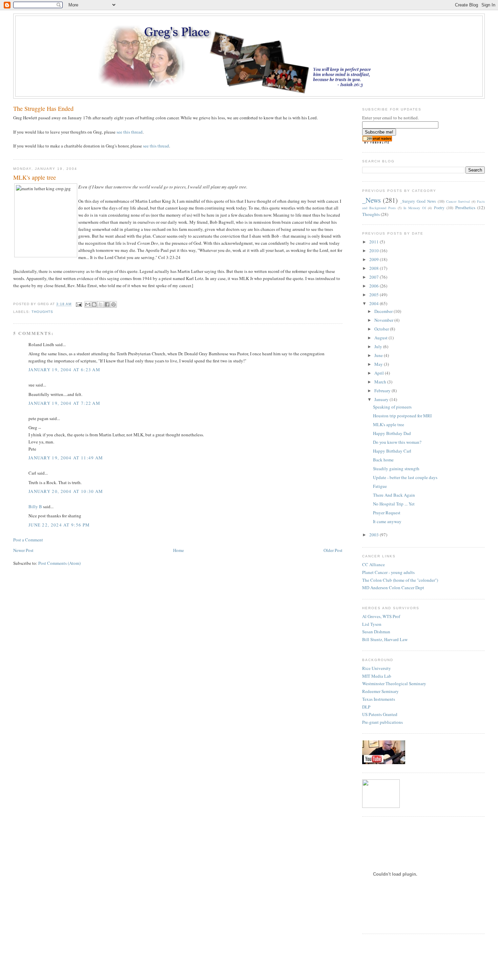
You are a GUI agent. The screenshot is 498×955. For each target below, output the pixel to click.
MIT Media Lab (376, 676)
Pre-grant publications (382, 722)
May (379, 364)
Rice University (376, 668)
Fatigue (380, 486)
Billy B (35, 506)
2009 (374, 259)
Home (178, 550)
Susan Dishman (376, 632)
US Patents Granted (379, 714)
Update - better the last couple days (405, 477)
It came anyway (387, 521)
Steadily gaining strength (396, 468)
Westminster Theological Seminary (394, 683)
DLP (366, 707)
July (378, 346)
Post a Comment (28, 540)
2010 (374, 250)
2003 (374, 535)
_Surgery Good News (418, 201)
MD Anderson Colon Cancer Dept (393, 587)
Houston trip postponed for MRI (402, 416)
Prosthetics (465, 207)
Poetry (439, 207)
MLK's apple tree (388, 424)
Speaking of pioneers (392, 407)
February (383, 390)
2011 (374, 242)
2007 (374, 277)
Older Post (333, 550)
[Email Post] (79, 304)
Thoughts (42, 312)
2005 (374, 295)
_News (371, 200)
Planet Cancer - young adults (388, 572)
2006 (374, 286)
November (384, 320)
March (380, 382)
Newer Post (23, 550)
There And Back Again (394, 495)
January (382, 399)
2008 (374, 268)
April (379, 373)
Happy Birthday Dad (392, 433)
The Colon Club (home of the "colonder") (400, 580)
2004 (374, 303)
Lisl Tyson (371, 624)
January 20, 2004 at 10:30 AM (65, 491)
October (382, 329)
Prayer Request (386, 513)
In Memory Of (414, 207)
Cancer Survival (458, 201)
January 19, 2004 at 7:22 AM (64, 403)
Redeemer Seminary (380, 691)
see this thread (130, 132)
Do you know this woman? (397, 442)
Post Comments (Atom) (59, 563)
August (381, 338)
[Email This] (87, 304)
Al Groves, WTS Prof (381, 616)
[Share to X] (100, 304)
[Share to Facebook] (107, 304)
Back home (383, 460)
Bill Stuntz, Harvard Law (385, 639)
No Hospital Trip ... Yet (394, 504)
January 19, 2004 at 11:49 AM (65, 458)
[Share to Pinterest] (113, 304)
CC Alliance (373, 564)
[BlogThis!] (94, 304)
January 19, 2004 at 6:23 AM (64, 369)
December (384, 311)
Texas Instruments (378, 699)
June (379, 355)
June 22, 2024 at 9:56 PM (59, 525)
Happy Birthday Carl (392, 451)
